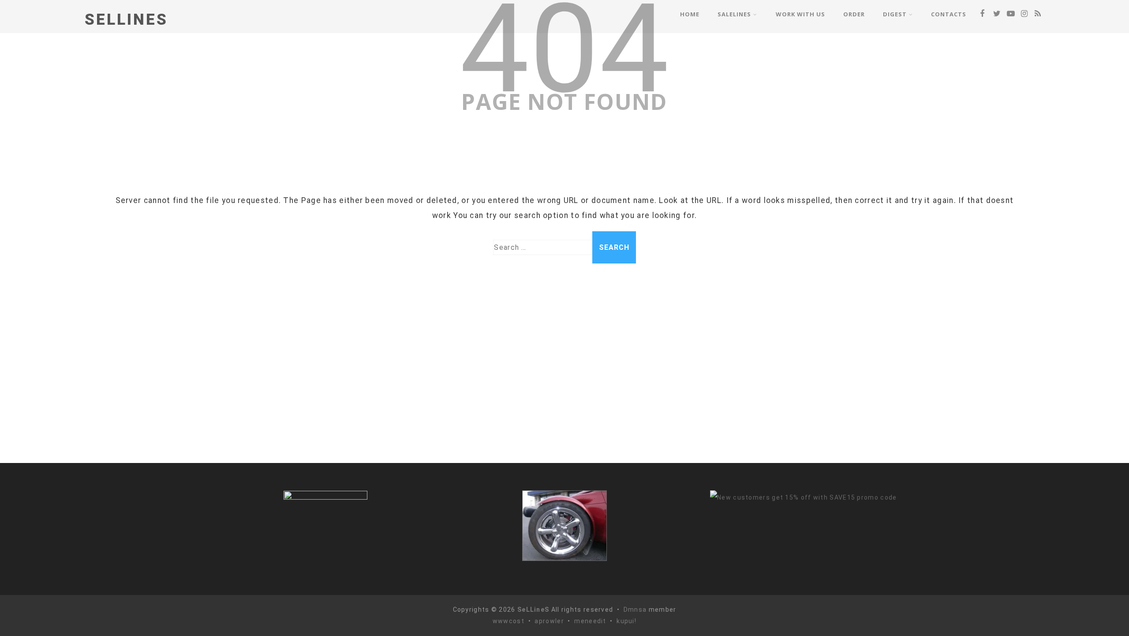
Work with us (800, 14)
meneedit (590, 621)
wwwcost (508, 621)
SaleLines (734, 14)
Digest (895, 14)
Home (689, 14)
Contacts (948, 14)
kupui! (626, 621)
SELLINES (126, 20)
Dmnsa (636, 609)
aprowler (549, 621)
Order (854, 14)
